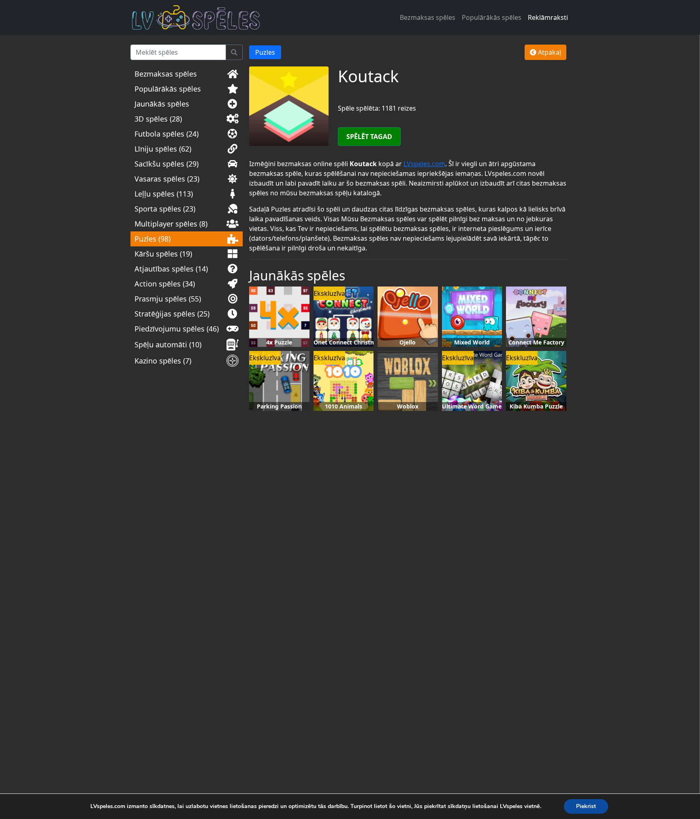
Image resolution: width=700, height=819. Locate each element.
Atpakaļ (548, 52)
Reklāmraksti (548, 17)
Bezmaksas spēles (427, 17)
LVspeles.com (424, 163)
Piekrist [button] (586, 806)
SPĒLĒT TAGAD (369, 136)
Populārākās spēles (491, 17)
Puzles (265, 52)
